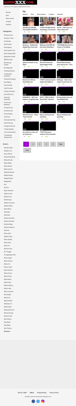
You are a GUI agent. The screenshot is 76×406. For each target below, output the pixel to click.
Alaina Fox (7, 264)
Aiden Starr (7, 242)
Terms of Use (53, 392)
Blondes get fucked (7, 64)
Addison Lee (8, 196)
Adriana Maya (8, 224)
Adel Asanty (8, 200)
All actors (7, 331)
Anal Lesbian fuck (9, 50)
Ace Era (6, 187)
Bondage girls (8, 68)
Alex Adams (8, 319)
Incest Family (8, 85)
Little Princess (8, 88)
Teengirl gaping (9, 129)
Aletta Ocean (8, 316)
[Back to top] (69, 400)
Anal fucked (7, 44)
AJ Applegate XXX (10, 255)
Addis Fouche (8, 193)
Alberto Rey (7, 288)
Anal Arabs (7, 41)
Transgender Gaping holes (8, 136)
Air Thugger (7, 252)
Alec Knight (7, 294)
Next (60, 144)
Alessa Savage (8, 313)
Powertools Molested (7, 103)
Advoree (6, 230)
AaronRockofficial (9, 157)
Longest (8, 21)
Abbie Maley (8, 163)
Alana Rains (7, 279)
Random (8, 24)
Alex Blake (7, 325)
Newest (8, 12)
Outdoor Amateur (9, 91)
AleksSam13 (8, 304)
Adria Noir (7, 212)
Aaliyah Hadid (8, 148)
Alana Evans (8, 276)
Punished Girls (8, 111)
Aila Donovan (8, 248)
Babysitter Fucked (9, 56)
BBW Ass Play (8, 59)
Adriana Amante (9, 218)
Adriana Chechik (9, 221)
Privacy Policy (41, 392)
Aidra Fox (7, 245)
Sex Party (7, 117)
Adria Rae (7, 215)
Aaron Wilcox (8, 154)
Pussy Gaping (8, 114)
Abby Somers (8, 169)
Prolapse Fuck (8, 107)
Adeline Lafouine (9, 203)
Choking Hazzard (9, 71)
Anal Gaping (7, 47)
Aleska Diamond (9, 310)
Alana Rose (7, 282)
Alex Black (7, 322)
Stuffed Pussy (8, 123)
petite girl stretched (7, 98)
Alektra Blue (8, 307)
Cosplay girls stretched (8, 75)
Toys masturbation (10, 132)
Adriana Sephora (9, 227)
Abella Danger (8, 175)
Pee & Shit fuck (8, 94)
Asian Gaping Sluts (10, 53)
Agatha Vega (8, 236)
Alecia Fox (7, 297)
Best (7, 15)
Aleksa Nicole (8, 300)
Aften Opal (7, 233)
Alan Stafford (8, 270)
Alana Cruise (8, 273)
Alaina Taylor (8, 267)
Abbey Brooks (8, 160)
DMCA (32, 392)
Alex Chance (8, 328)
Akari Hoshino (8, 261)
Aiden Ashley (8, 239)
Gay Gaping (7, 82)
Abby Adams (8, 166)
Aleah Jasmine (8, 291)
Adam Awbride (8, 190)
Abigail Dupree (8, 178)
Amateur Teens (9, 38)
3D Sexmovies (8, 35)
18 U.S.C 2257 (22, 392)
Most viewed (10, 18)
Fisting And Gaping (10, 79)
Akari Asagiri (8, 258)
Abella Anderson (9, 172)
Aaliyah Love (8, 151)
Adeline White (8, 206)
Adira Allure (7, 209)
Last (27, 150)
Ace (5, 184)
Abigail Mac (7, 181)
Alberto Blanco (8, 285)
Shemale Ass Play (9, 120)
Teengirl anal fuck (9, 126)
